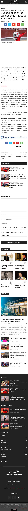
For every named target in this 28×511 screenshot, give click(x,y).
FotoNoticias (4, 447)
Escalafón (3, 442)
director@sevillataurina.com (17, 488)
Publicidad (3, 456)
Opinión (3, 454)
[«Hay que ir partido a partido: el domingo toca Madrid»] (21, 275)
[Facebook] (9, 497)
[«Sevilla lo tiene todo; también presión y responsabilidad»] (21, 257)
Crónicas (3, 438)
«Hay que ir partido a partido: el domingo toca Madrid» (20, 285)
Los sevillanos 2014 (6, 449)
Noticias (2, 8)
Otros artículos (5, 163)
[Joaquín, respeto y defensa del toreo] (5, 339)
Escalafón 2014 (4, 445)
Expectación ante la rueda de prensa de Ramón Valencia (7, 156)
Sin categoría (4, 461)
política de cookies (19, 507)
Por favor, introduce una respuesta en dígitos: (12, 232)
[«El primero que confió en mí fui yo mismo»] (7, 275)
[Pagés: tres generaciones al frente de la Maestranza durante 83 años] (5, 355)
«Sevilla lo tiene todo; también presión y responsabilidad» (20, 267)
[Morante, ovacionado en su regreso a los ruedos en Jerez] (5, 184)
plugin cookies (24, 508)
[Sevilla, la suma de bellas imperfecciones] (5, 347)
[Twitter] (18, 497)
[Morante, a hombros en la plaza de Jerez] (5, 169)
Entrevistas (3, 260)
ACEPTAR (14, 509)
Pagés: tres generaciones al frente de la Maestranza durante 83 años (18, 355)
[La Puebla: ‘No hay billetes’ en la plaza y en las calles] (5, 364)
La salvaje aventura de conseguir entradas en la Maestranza (12, 321)
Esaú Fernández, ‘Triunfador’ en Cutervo (21, 155)
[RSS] (14, 497)
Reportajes (3, 315)
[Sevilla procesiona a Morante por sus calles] (5, 383)
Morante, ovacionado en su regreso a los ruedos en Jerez (17, 185)
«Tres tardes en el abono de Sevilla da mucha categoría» (7, 267)
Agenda (3, 435)
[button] (26, 2)
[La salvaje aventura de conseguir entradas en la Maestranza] (14, 306)
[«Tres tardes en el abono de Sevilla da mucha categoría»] (7, 257)
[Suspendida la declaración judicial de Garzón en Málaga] (5, 177)
